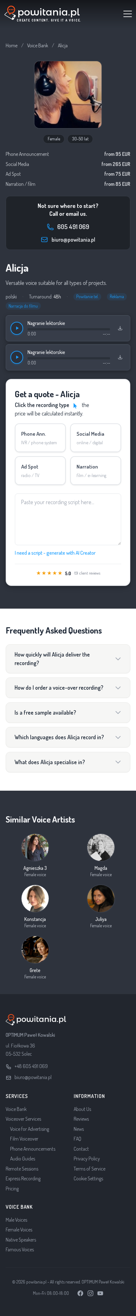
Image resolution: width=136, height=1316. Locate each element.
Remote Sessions (22, 1169)
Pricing (12, 1188)
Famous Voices (20, 1249)
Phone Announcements (32, 1149)
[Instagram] (90, 1293)
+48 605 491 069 (31, 1066)
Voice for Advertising (29, 1129)
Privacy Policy (87, 1158)
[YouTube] (100, 1293)
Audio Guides (22, 1158)
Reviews (81, 1119)
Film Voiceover (24, 1139)
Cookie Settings (88, 1178)
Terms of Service (89, 1169)
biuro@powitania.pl (33, 1077)
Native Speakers (21, 1239)
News (79, 1129)
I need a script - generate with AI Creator (55, 552)
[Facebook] (80, 1293)
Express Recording (23, 1178)
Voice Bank (37, 45)
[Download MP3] (120, 328)
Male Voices (16, 1220)
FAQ (77, 1139)
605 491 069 (73, 226)
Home (11, 45)
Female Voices (19, 1229)
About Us (82, 1109)
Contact (81, 1149)
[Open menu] (128, 14)
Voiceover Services (23, 1119)
